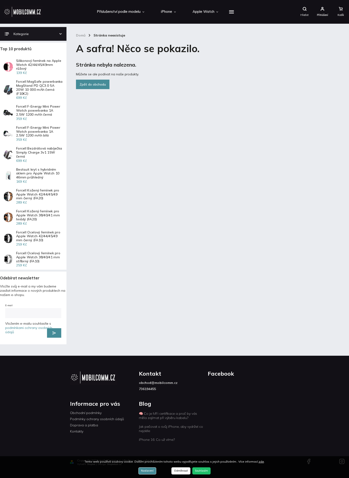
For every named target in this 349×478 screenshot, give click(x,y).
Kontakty (76, 431)
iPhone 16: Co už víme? (157, 439)
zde (261, 461)
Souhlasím (201, 471)
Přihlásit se (54, 333)
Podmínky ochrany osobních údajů (97, 419)
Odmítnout (181, 471)
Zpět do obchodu (93, 84)
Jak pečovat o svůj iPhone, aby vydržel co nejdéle (171, 428)
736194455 (147, 389)
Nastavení (147, 471)
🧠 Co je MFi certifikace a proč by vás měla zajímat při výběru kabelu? (168, 415)
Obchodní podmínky (86, 413)
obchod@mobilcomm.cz (158, 383)
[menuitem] (121, 12)
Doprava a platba (84, 425)
